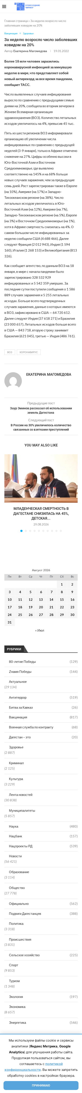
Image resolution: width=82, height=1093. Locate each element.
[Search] (77, 6)
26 (31, 615)
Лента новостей (20, 795)
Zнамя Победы (43, 671)
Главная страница (16, 21)
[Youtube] (57, 6)
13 (41, 599)
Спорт (13, 965)
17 (10, 607)
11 (20, 599)
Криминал (16, 763)
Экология (43, 997)
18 (20, 607)
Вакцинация (43, 717)
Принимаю (41, 1085)
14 (51, 599)
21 (51, 607)
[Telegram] (66, 6)
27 (41, 615)
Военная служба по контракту (43, 727)
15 (62, 599)
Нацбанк (43, 836)
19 (31, 607)
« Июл (39, 630)
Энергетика (43, 1022)
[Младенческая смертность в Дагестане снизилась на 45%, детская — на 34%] (41, 478)
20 (41, 607)
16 (72, 599)
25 (20, 615)
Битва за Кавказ (43, 707)
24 (10, 615)
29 (62, 615)
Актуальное (18, 681)
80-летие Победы (43, 661)
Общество (17, 888)
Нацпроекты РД (43, 846)
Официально (43, 903)
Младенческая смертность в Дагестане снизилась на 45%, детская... (41, 513)
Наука (43, 826)
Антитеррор (43, 697)
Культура (16, 779)
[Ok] (71, 6)
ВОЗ (9, 352)
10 (10, 599)
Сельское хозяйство (43, 955)
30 (72, 615)
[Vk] (62, 6)
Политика (16, 923)
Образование (19, 872)
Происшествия (20, 939)
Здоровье (16, 747)
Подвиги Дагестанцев (43, 913)
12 (31, 599)
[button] (8, 493)
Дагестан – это (43, 737)
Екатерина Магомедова (30, 51)
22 (62, 607)
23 (72, 607)
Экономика (17, 1007)
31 (10, 622)
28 (51, 615)
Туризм (14, 981)
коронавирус (29, 352)
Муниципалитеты (22, 810)
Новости (15, 856)
